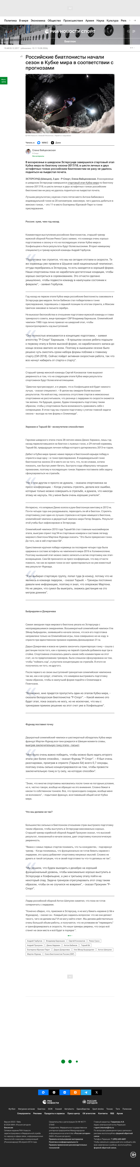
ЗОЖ (50, 1109)
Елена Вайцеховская (44, 150)
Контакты (103, 1113)
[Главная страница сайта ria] (61, 31)
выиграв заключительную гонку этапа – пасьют (52, 745)
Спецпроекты (23, 1113)
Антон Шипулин (105, 950)
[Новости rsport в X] (96, 1092)
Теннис (109, 1109)
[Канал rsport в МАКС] (43, 1092)
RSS (112, 1113)
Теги (118, 1109)
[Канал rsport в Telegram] (86, 1092)
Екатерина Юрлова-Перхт (38, 950)
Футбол (11, 1109)
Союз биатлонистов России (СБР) (59, 954)
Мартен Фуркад (34, 954)
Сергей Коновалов (77, 941)
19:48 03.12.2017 (11, 48)
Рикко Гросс (94, 941)
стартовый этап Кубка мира (83, 182)
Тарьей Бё (85, 945)
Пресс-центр (73, 1113)
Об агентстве (89, 1113)
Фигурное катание (26, 1109)
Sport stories (98, 1109)
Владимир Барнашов (55, 941)
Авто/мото (69, 1109)
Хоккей (58, 1109)
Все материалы (38, 156)
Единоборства (83, 1109)
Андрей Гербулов (34, 941)
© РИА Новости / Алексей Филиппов (39, 136)
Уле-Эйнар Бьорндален (84, 950)
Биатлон (41, 1109)
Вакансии (8, 1127)
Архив (120, 1113)
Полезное (127, 1109)
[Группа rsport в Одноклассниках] (75, 1092)
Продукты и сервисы (54, 1113)
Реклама (37, 1113)
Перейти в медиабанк (63, 136)
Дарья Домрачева (62, 950)
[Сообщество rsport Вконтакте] (64, 1092)
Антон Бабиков (70, 945)
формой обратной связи (105, 1148)
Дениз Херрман (53, 945)
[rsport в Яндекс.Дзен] (54, 1092)
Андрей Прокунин (35, 945)
